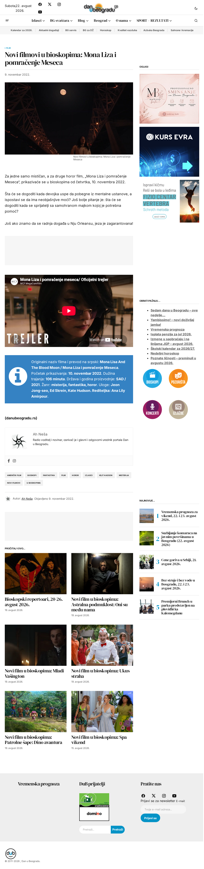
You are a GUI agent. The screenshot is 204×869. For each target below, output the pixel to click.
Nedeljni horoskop (165, 353)
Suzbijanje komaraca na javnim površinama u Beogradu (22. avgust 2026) (179, 539)
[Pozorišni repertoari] (178, 378)
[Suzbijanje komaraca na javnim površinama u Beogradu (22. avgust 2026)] (146, 538)
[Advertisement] (82, 250)
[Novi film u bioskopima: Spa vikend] (102, 711)
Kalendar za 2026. (21, 30)
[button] (196, 8)
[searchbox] (95, 830)
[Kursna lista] (169, 98)
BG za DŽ (88, 30)
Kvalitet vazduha (127, 30)
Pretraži (117, 829)
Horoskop (105, 30)
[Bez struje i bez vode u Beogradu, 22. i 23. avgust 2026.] (146, 584)
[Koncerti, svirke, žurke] (152, 409)
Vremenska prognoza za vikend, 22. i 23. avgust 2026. (179, 515)
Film (8, 48)
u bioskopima (34, 483)
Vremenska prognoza (167, 329)
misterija (124, 475)
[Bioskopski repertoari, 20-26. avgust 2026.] (36, 573)
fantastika (49, 475)
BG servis (70, 30)
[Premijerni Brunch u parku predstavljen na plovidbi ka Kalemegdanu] (146, 606)
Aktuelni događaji (49, 30)
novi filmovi (13, 483)
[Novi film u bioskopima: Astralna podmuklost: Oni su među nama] (102, 573)
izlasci (89, 475)
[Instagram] (14, 461)
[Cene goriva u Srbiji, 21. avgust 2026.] (146, 562)
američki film (14, 475)
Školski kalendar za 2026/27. (173, 349)
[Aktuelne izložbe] (178, 409)
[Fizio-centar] (169, 201)
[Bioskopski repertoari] (152, 378)
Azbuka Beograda (153, 30)
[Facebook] (9, 461)
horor (75, 475)
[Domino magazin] (94, 814)
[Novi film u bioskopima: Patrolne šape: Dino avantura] (36, 711)
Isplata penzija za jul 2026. (171, 334)
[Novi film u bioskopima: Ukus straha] (102, 645)
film (63, 475)
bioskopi (31, 475)
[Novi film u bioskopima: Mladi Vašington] (36, 645)
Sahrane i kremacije (182, 30)
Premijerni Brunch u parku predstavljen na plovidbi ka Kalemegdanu (177, 607)
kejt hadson (106, 475)
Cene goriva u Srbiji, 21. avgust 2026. (178, 561)
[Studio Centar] (94, 800)
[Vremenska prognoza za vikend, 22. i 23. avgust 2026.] (146, 516)
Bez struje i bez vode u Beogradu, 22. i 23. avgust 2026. (178, 584)
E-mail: (180, 801)
